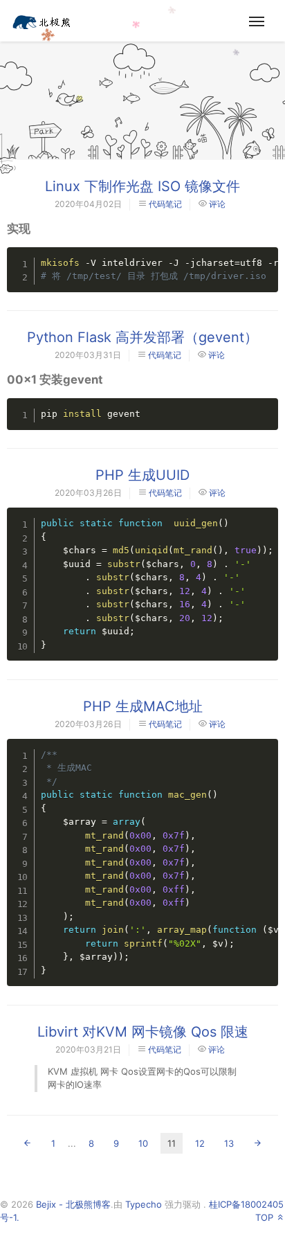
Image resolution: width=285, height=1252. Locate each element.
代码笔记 (165, 204)
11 (171, 1143)
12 (200, 1143)
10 (143, 1143)
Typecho (143, 1204)
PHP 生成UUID (142, 475)
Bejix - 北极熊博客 (73, 1204)
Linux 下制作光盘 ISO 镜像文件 (142, 186)
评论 (217, 204)
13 (229, 1143)
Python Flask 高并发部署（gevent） (142, 337)
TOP (265, 1217)
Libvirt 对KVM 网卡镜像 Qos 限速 (142, 1031)
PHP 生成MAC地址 (143, 706)
